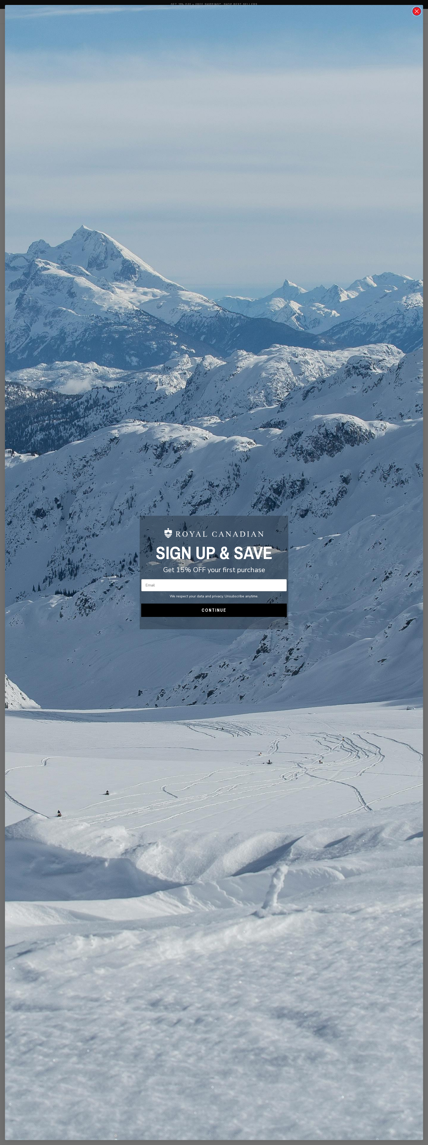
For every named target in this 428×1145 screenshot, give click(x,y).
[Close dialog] (416, 11)
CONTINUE (214, 610)
